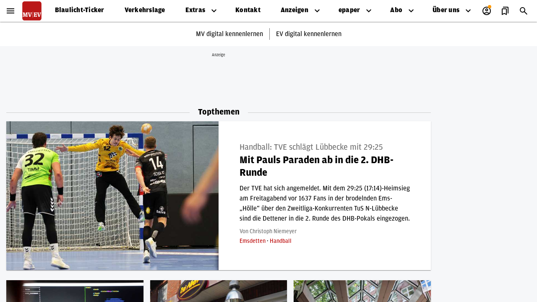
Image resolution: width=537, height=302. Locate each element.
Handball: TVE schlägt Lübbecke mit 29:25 (311, 147)
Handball (281, 241)
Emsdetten (253, 241)
